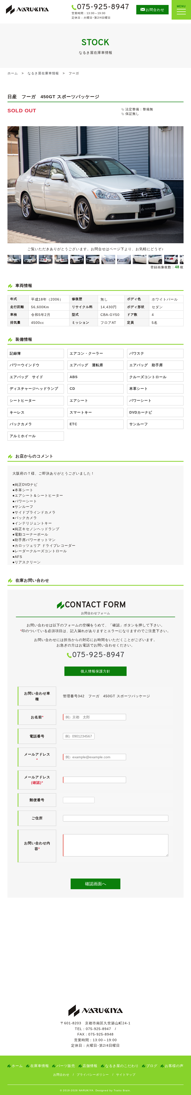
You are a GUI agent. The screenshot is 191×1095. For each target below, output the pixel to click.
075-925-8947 (98, 655)
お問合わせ (61, 1074)
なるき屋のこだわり (122, 1066)
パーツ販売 (65, 1066)
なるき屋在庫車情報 (43, 73)
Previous (8, 259)
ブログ (151, 1066)
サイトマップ (126, 1074)
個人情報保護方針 (95, 671)
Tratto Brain (122, 1090)
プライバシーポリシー (93, 1074)
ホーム (12, 73)
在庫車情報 (39, 1066)
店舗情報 (90, 1066)
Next (181, 259)
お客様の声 (174, 1066)
